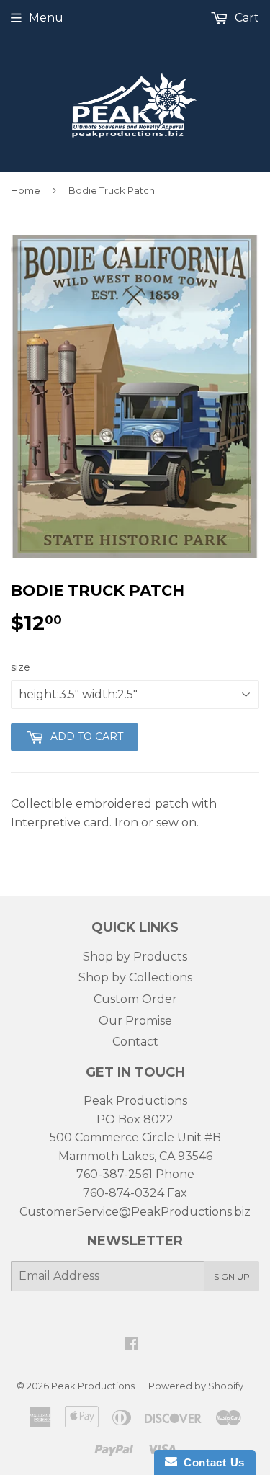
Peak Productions (93, 1385)
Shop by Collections (135, 977)
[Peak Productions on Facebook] (131, 1345)
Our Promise (135, 1021)
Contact (135, 1041)
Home (25, 190)
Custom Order (135, 999)
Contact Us (211, 1462)
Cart (245, 17)
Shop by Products (135, 956)
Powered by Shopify (195, 1385)
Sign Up (232, 1276)
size (20, 667)
